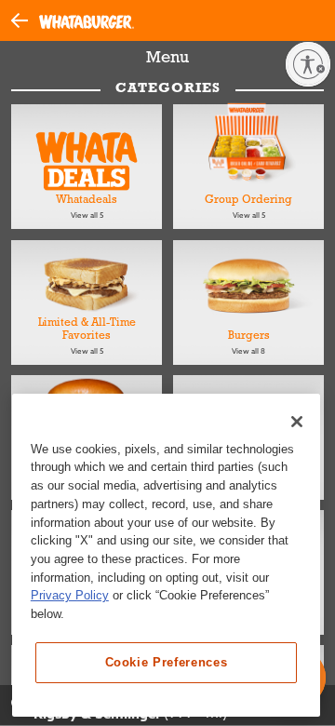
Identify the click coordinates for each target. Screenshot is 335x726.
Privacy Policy (70, 595)
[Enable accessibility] (308, 64)
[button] (25, 19)
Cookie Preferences (166, 662)
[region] (166, 555)
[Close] (296, 421)
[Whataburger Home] (86, 21)
